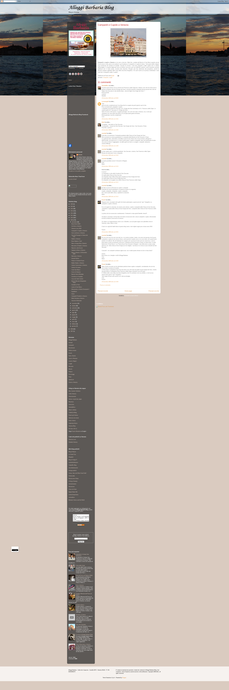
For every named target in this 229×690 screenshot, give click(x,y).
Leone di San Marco (76, 287)
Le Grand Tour (72, 454)
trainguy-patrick (73, 470)
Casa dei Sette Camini (77, 278)
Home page (128, 291)
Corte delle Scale (80, 565)
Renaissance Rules (74, 478)
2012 (71, 213)
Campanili (105, 77)
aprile (73, 319)
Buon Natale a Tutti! (76, 241)
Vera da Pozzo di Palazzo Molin (84, 575)
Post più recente (103, 291)
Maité (103, 122)
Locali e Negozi (73, 361)
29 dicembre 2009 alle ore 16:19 (110, 166)
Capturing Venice (73, 423)
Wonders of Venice (81, 614)
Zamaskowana (72, 484)
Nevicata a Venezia (76, 256)
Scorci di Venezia (76, 272)
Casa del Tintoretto (81, 624)
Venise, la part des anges (75, 399)
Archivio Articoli (77, 15)
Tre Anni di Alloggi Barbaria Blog (84, 634)
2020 (71, 204)
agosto (74, 310)
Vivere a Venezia (73, 382)
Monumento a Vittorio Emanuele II (80, 289)
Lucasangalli (105, 101)
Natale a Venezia (75, 239)
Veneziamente (72, 396)
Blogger (124, 677)
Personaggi (71, 374)
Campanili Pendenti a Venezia (79, 296)
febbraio (74, 324)
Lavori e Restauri (73, 358)
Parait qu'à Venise (73, 415)
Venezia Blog (72, 426)
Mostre (70, 369)
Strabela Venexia (73, 442)
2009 (71, 220)
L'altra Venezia (72, 393)
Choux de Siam (73, 489)
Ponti (70, 377)
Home (70, 15)
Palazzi (70, 371)
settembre (74, 308)
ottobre (74, 305)
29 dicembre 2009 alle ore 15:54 (110, 155)
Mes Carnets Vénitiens (74, 391)
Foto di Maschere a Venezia (83, 644)
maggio (74, 317)
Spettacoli (71, 379)
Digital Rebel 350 (73, 492)
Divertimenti (72, 348)
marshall (104, 133)
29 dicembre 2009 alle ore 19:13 (110, 182)
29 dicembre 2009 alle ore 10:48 (110, 130)
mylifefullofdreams (73, 462)
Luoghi (110, 77)
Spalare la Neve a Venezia (78, 250)
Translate (81, 68)
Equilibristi (74, 291)
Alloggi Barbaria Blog (91, 8)
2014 (71, 208)
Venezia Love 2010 (76, 228)
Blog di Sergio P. (73, 459)
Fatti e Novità (72, 355)
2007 (71, 331)
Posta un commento (105, 285)
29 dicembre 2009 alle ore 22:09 (110, 261)
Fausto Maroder (76, 431)
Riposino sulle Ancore (77, 248)
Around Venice (75, 258)
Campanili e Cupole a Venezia (79, 230)
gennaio (74, 326)
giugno (74, 314)
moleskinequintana (73, 494)
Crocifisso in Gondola (77, 276)
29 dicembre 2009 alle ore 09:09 (110, 98)
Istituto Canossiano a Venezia (79, 265)
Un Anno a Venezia (76, 226)
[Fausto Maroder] (70, 146)
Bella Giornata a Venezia (77, 298)
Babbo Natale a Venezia (77, 263)
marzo (73, 321)
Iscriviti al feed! (73, 179)
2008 (71, 329)
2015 (71, 206)
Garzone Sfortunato (76, 300)
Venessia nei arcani (74, 418)
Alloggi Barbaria (73, 340)
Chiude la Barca (80, 605)
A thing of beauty (73, 481)
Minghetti (71, 457)
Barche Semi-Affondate (77, 274)
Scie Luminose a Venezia (78, 233)
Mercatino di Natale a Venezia (79, 245)
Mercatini (71, 366)
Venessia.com (72, 439)
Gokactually (72, 476)
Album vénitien (72, 410)
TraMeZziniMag (73, 412)
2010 (71, 217)
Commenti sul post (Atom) (131, 295)
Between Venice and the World (76, 500)
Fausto (103, 200)
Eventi (70, 353)
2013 (71, 211)
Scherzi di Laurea (76, 267)
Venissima (71, 404)
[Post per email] (118, 75)
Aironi (72, 294)
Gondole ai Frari (75, 284)
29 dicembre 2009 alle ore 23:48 (110, 281)
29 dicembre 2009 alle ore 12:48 (110, 145)
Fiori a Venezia (80, 585)
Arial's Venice (72, 420)
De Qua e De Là (73, 428)
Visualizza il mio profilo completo (77, 171)
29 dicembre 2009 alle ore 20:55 (110, 232)
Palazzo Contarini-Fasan (77, 260)
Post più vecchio (154, 291)
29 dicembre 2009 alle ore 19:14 (110, 196)
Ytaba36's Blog (72, 465)
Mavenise (71, 401)
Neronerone (72, 486)
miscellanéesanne (73, 467)
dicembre (74, 222)
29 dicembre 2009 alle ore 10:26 (110, 119)
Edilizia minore (72, 350)
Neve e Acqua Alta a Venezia (79, 243)
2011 (71, 215)
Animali (70, 342)
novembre (74, 303)
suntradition (72, 497)
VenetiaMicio (105, 85)
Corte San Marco (75, 269)
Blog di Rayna (72, 451)
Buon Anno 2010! (75, 224)
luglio (73, 312)
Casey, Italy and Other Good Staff (77, 473)
